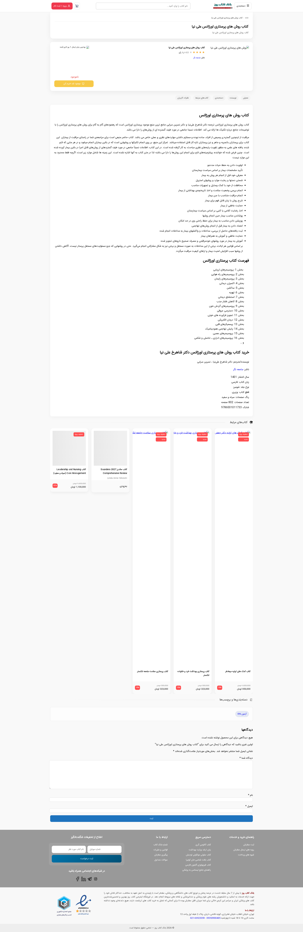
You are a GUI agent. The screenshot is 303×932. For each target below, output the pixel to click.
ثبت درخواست (86, 859)
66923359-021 (197, 918)
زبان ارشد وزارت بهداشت (200, 850)
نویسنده (233, 98)
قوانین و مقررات (160, 850)
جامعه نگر (197, 57)
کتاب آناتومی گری (203, 845)
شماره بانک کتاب (160, 845)
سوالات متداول (161, 860)
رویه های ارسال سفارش (243, 850)
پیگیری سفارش (161, 855)
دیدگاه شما (246, 758)
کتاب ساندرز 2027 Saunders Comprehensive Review (114, 471)
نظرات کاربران (183, 98)
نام (250, 795)
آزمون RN (242, 714)
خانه (246, 17)
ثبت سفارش (248, 845)
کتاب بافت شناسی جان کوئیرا (198, 860)
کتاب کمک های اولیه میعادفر (237, 671)
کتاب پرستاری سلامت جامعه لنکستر (152, 671)
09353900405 (213, 918)
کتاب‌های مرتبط (201, 98)
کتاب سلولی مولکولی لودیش (198, 855)
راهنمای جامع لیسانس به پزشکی (196, 870)
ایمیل (249, 806)
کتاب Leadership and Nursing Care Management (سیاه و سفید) (69, 471)
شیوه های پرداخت (246, 855)
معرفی (245, 98)
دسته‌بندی (219, 98)
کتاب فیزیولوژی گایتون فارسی (198, 865)
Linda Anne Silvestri (117, 478)
